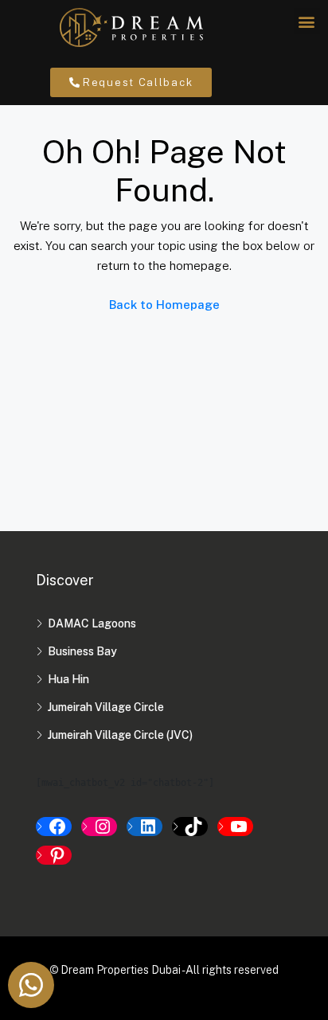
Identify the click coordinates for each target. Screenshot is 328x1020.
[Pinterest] (54, 855)
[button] (307, 21)
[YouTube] (235, 826)
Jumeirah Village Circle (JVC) (120, 735)
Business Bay (82, 651)
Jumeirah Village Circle (106, 707)
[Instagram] (99, 826)
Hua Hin (68, 679)
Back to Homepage (164, 304)
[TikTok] (190, 826)
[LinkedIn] (144, 826)
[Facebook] (54, 826)
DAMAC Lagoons (92, 623)
